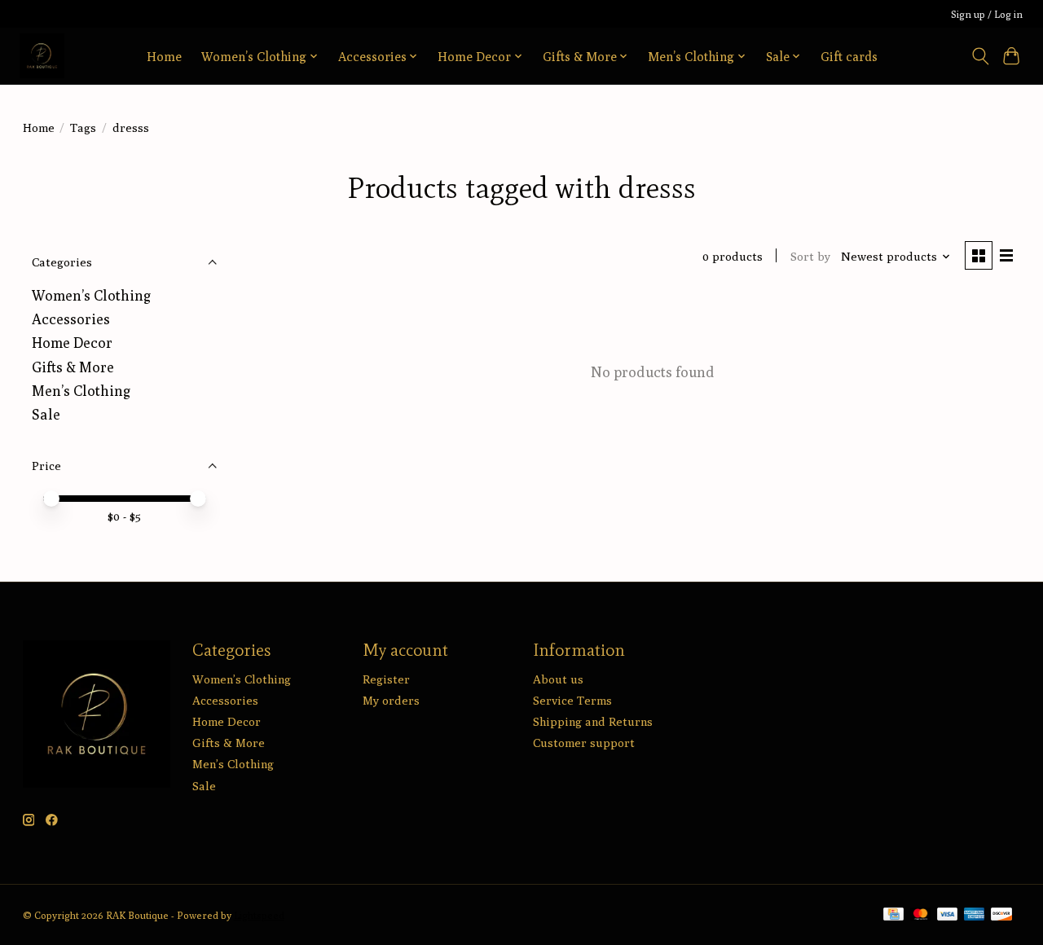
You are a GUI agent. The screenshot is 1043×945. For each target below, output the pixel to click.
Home (164, 56)
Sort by (810, 256)
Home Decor (72, 342)
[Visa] (947, 915)
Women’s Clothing (91, 295)
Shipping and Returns (593, 721)
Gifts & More (73, 367)
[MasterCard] (920, 915)
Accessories (71, 318)
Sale (46, 414)
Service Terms (572, 700)
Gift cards (849, 56)
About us (558, 679)
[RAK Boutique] (42, 55)
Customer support (584, 742)
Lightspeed (259, 915)
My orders (391, 700)
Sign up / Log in (987, 14)
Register (386, 679)
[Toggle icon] (980, 56)
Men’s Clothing (81, 390)
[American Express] (974, 915)
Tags (83, 127)
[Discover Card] (1001, 915)
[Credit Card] (893, 915)
